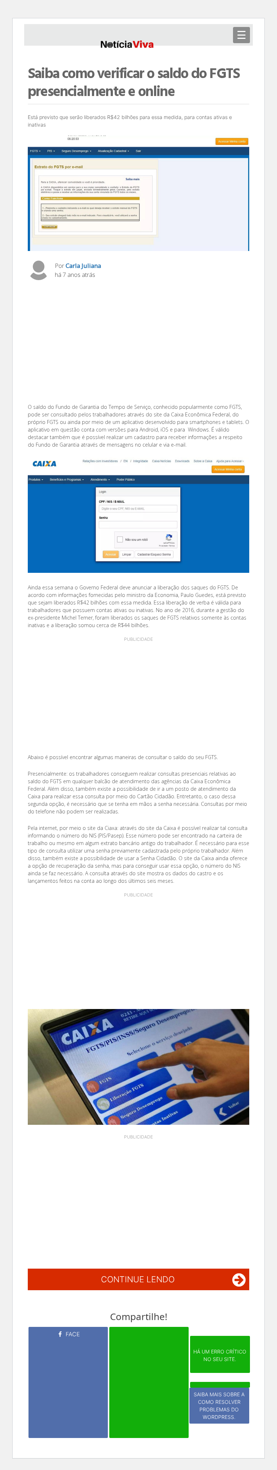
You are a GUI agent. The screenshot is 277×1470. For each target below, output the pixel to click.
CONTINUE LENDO (138, 1279)
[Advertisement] (138, 343)
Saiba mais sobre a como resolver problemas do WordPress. (219, 1405)
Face (72, 1334)
